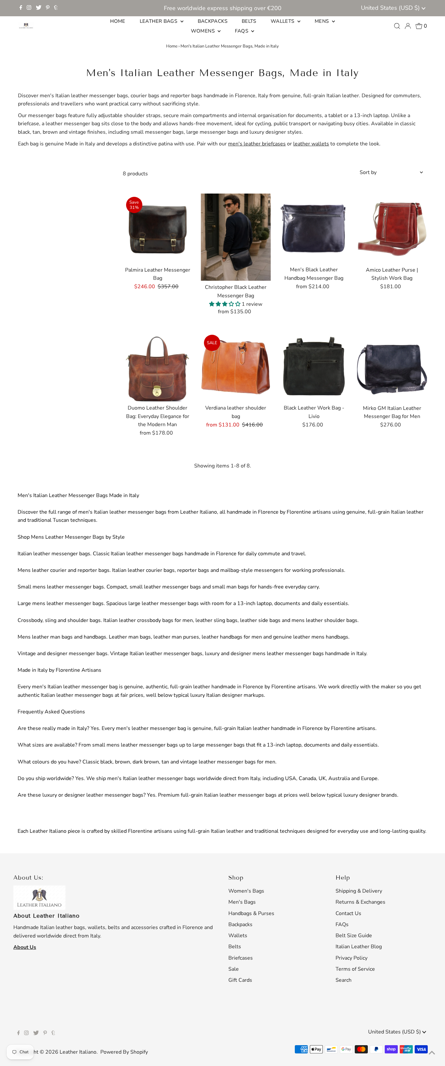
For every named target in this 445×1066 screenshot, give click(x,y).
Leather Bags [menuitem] (159, 21)
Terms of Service (355, 969)
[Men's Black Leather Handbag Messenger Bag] (314, 228)
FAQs (342, 924)
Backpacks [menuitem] (212, 21)
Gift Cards (240, 980)
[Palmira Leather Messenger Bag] (158, 228)
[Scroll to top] (431, 1052)
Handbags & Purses (251, 913)
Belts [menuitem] (249, 21)
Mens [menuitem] (322, 21)
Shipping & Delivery (359, 891)
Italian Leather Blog (359, 946)
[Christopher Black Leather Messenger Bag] (236, 237)
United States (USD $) (391, 8)
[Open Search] (397, 26)
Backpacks (240, 924)
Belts (234, 946)
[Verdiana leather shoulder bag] (236, 366)
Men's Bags (242, 902)
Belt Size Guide (354, 935)
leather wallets (311, 143)
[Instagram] (29, 8)
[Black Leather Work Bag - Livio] (314, 366)
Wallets (237, 935)
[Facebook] (21, 8)
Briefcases (240, 958)
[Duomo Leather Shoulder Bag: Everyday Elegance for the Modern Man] (158, 366)
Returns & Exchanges (360, 902)
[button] (225, 304)
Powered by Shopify (124, 1052)
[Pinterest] (47, 8)
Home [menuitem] (117, 21)
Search (344, 980)
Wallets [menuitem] (283, 21)
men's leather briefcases (257, 143)
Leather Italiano (78, 1052)
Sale (233, 969)
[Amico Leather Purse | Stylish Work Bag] (392, 228)
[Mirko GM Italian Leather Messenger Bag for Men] (392, 366)
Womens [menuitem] (203, 31)
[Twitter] (38, 8)
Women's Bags (246, 891)
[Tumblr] (55, 8)
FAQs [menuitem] (242, 31)
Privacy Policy (351, 958)
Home (172, 46)
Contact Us (348, 913)
